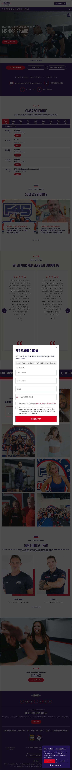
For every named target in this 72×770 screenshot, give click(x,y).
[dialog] (56, 756)
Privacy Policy (51, 403)
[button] (56, 765)
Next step (36, 419)
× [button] (68, 747)
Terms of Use (39, 403)
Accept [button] (49, 761)
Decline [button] (62, 761)
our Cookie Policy (48, 757)
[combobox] (18, 397)
